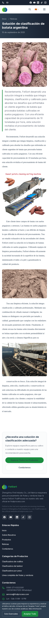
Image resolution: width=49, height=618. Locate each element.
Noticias (13, 19)
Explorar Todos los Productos (24, 460)
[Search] (29, 9)
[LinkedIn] (38, 3)
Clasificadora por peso (12, 571)
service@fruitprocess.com (17, 594)
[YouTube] (34, 3)
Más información (35, 609)
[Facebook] (31, 3)
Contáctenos (25, 467)
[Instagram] (45, 3)
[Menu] (44, 9)
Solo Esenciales (11, 614)
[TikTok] (42, 3)
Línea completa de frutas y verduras (17, 575)
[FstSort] (4, 9)
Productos (6, 540)
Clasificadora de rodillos (12, 561)
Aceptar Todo (30, 614)
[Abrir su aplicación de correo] (7, 3)
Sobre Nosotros (9, 535)
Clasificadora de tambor (12, 566)
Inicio (4, 19)
